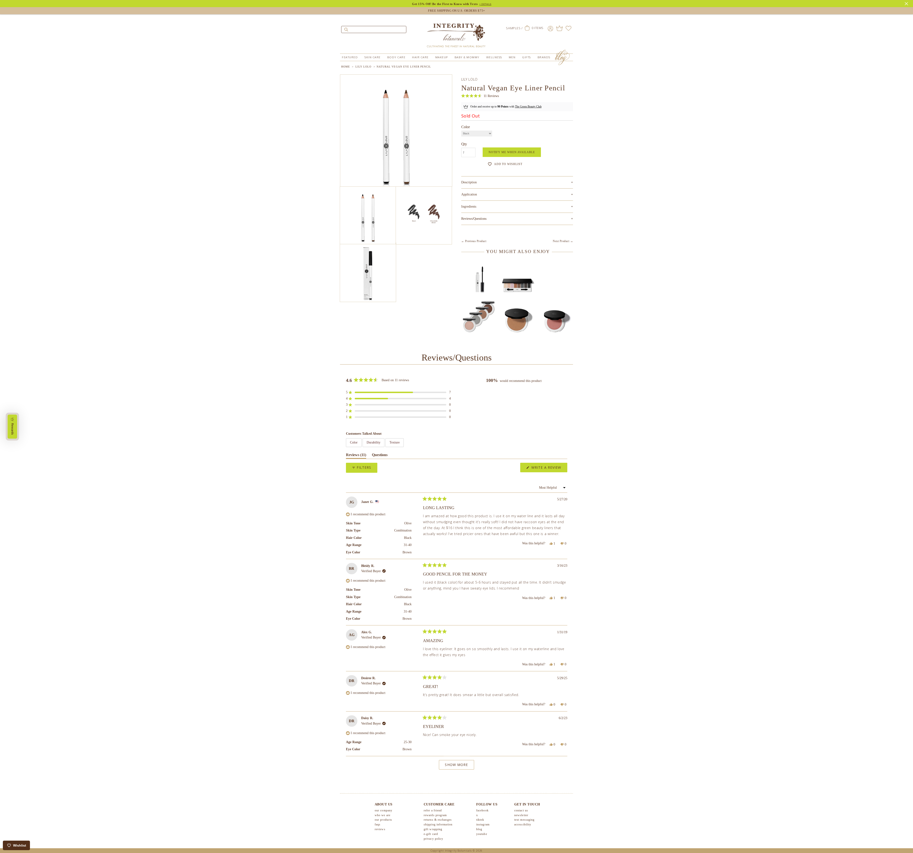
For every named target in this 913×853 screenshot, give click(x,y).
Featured (350, 57)
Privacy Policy (433, 838)
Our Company (383, 810)
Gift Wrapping (433, 829)
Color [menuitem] (354, 442)
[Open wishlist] (568, 28)
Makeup (441, 57)
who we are (382, 815)
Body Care (396, 57)
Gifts (526, 57)
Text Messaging (524, 819)
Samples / (514, 28)
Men (512, 57)
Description (517, 182)
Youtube (481, 834)
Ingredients (517, 206)
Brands (544, 57)
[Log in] (550, 28)
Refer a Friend (433, 810)
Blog (479, 829)
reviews (380, 829)
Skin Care (372, 57)
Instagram (483, 824)
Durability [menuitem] (373, 442)
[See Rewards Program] (559, 28)
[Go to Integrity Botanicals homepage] (456, 33)
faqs (377, 824)
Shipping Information (438, 824)
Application (517, 194)
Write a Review (548, 468)
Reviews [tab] (356, 456)
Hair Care (420, 57)
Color (465, 127)
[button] (480, 96)
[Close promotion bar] (907, 3)
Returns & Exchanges (438, 819)
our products (383, 819)
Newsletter (521, 815)
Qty (464, 144)
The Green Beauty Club (528, 106)
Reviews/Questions (473, 218)
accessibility (522, 824)
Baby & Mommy (467, 57)
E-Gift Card (431, 834)
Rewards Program (435, 815)
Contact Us (521, 810)
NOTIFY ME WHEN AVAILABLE (512, 152)
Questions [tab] (380, 456)
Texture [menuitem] (394, 442)
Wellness (494, 57)
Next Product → (563, 241)
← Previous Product (473, 241)
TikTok (480, 819)
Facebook (482, 810)
